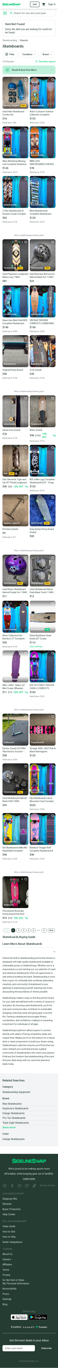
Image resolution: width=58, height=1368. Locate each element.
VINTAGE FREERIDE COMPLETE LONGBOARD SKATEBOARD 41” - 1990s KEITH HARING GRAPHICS (42, 322)
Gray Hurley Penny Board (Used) (42, 530)
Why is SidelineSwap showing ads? (29, 235)
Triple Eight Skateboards (15, 1122)
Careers (6, 1259)
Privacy (6, 1274)
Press (5, 1293)
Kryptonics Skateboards (15, 1108)
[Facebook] (12, 1186)
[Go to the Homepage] (11, 4)
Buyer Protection (11, 1209)
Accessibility (9, 1288)
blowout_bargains (11, 105)
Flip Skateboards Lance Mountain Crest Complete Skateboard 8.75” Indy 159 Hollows (42, 800)
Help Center (8, 1214)
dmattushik (8, 905)
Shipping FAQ (9, 1198)
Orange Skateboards (13, 1113)
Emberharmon (10, 364)
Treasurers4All (37, 742)
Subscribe (46, 1348)
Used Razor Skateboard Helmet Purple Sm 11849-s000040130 (15, 591)
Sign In (52, 4)
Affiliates (7, 1264)
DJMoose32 (9, 742)
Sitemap (6, 1299)
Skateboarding (9, 40)
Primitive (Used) (10, 529)
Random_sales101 (12, 523)
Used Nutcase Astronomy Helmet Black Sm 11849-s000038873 (42, 276)
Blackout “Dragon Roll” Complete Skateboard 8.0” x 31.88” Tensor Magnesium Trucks (42, 849)
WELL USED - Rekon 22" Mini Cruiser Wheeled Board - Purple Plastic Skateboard (13, 687)
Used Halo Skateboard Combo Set (13, 113)
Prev (7, 930)
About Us (7, 1254)
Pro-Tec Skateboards (14, 1117)
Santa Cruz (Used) (11, 430)
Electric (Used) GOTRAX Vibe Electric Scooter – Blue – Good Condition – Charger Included (14, 750)
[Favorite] (53, 79)
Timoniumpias (10, 268)
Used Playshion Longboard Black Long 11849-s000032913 (15, 276)
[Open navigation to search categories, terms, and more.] (4, 13)
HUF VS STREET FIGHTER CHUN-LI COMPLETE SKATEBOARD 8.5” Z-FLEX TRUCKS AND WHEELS (42, 687)
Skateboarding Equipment (16, 1092)
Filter (12, 54)
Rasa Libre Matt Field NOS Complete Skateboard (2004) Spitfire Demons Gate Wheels (15, 322)
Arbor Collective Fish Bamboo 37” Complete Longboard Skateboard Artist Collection (13, 637)
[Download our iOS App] (19, 1317)
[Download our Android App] (38, 1317)
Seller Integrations (12, 1242)
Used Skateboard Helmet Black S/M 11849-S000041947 (14, 800)
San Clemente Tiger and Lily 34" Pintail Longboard (14, 481)
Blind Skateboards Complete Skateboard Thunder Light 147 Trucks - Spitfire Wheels (42, 212)
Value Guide (8, 1226)
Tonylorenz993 (37, 424)
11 (44, 930)
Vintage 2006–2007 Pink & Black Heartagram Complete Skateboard (43, 750)
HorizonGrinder (37, 106)
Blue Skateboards (12, 1103)
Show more (8, 1127)
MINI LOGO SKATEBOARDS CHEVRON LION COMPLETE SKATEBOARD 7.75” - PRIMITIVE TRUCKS (42, 163)
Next (51, 930)
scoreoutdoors (37, 629)
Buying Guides (47, 1185)
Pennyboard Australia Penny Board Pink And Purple (13, 913)
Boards (24, 40)
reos (6, 473)
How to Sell (8, 1231)
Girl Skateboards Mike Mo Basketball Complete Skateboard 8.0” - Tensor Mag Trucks (14, 849)
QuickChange (37, 523)
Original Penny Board (12, 370)
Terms (5, 1269)
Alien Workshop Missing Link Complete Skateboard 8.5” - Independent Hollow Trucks (15, 163)
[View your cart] (44, 4)
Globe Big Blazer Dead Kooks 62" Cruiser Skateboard (40, 637)
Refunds (7, 1203)
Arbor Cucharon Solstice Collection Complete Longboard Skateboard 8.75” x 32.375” (41, 113)
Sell (35, 4)
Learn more (29, 1178)
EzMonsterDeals (11, 679)
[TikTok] (34, 1186)
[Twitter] (27, 1186)
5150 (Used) (36, 370)
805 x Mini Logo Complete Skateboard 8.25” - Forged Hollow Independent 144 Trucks (42, 481)
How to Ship (9, 1236)
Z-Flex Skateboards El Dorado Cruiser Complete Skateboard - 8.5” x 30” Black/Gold (14, 212)
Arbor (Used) (36, 430)
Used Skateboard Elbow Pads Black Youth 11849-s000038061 (42, 591)
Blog (4, 1304)
